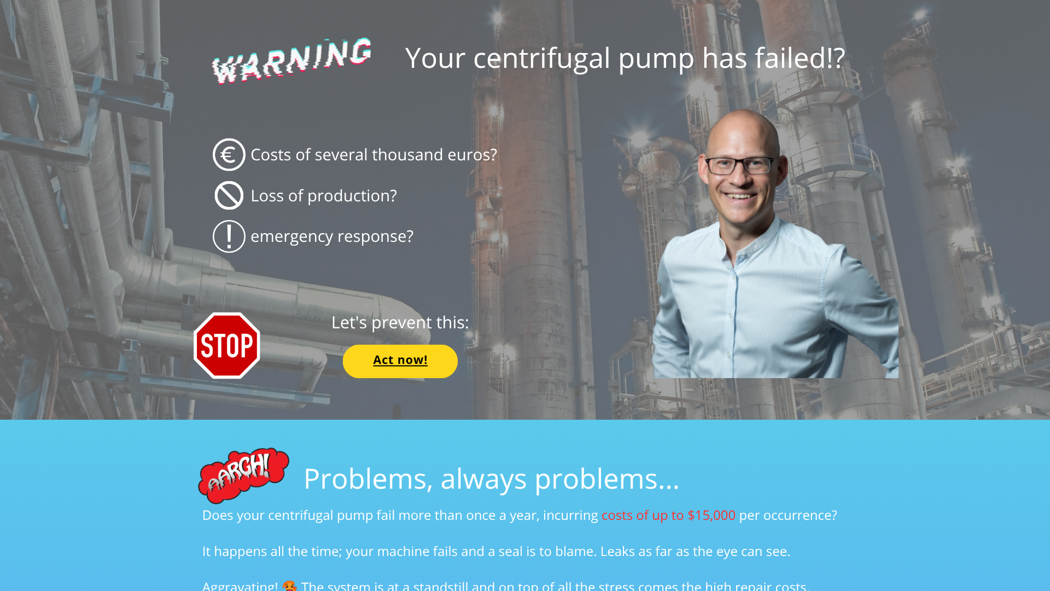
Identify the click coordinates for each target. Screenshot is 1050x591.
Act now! (400, 360)
